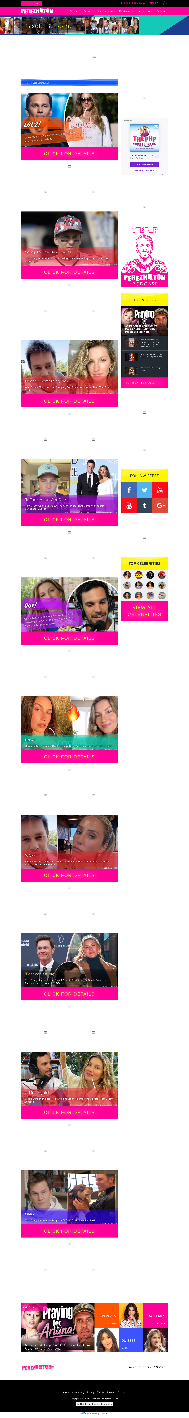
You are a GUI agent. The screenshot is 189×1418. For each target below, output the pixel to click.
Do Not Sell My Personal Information (94, 1404)
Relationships (106, 11)
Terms (100, 1392)
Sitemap (110, 1392)
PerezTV (89, 11)
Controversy (127, 11)
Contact (122, 1392)
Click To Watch (144, 383)
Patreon (74, 11)
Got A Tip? (31, 4)
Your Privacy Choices (97, 1413)
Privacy (90, 1392)
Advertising (77, 1392)
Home (27, 83)
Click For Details (69, 153)
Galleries (161, 1367)
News (132, 1367)
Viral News (145, 11)
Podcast (162, 11)
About (65, 1392)
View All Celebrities (144, 611)
